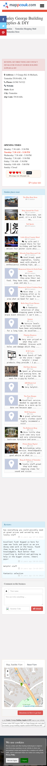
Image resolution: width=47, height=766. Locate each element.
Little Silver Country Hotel (30, 237)
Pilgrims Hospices (30, 335)
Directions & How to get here (30, 712)
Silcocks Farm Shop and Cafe (30, 253)
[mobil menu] (42, 5)
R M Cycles (30, 351)
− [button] (7, 675)
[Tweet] (3, 25)
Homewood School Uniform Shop (30, 287)
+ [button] (7, 671)
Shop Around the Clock (30, 210)
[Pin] (3, 32)
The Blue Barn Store (30, 197)
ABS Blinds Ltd (30, 383)
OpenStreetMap (29, 706)
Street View (32, 664)
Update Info (36, 182)
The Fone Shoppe (30, 396)
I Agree (24, 760)
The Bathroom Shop (30, 428)
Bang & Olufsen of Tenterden (30, 460)
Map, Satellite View (14, 664)
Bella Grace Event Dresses (30, 303)
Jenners (30, 319)
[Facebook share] (3, 19)
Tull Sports (30, 224)
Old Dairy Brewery (30, 367)
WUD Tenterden (30, 412)
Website (9, 85)
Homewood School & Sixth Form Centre (30, 270)
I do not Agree (12, 760)
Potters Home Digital (30, 444)
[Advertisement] (23, 49)
